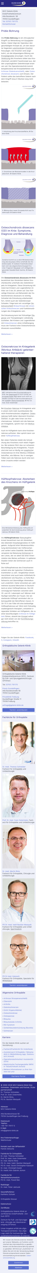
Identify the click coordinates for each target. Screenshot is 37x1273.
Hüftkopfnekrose (13, 436)
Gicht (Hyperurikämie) (13, 1010)
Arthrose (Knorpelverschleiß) (15, 998)
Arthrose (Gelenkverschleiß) (12, 71)
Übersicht (8, 1001)
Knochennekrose (23, 392)
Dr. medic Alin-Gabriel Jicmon (13, 1170)
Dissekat (17, 268)
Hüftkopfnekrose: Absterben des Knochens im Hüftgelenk (18, 480)
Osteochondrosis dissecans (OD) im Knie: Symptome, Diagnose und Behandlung (17, 230)
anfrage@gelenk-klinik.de (12, 705)
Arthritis (7, 1004)
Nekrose (15, 408)
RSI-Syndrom (9, 1025)
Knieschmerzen (10, 323)
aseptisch (28, 450)
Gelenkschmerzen (11, 1007)
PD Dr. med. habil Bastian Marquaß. (17, 925)
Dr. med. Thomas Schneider (13, 767)
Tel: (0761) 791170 (10, 21)
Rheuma (7, 1019)
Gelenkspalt (13, 394)
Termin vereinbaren (18, 710)
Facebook (29, 637)
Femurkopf (24, 538)
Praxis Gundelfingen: (11, 688)
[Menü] (2, 4)
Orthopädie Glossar (9, 1199)
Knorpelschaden (8, 396)
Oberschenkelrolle (17, 401)
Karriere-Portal (18, 1076)
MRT (3, 392)
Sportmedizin (16, 929)
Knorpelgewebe (7, 56)
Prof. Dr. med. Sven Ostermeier (15, 820)
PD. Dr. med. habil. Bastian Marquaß (16, 1163)
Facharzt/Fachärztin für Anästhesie (18, 1049)
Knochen (29, 48)
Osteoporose (9, 1016)
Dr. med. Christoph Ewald (11, 1168)
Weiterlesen (18, 334)
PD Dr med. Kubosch (11, 976)
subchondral (18, 48)
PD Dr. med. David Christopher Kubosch (17, 1166)
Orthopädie (17, 769)
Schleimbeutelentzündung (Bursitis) (18, 1028)
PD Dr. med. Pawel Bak (10, 1180)
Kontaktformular (9, 24)
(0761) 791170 (12, 685)
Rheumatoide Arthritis (13, 1022)
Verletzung (5, 58)
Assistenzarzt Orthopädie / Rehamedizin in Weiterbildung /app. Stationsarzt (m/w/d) (19, 1054)
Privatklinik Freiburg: (10, 697)
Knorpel (27, 41)
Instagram (7, 640)
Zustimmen (18, 1262)
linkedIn (16, 640)
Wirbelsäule (7, 981)
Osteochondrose (10, 1013)
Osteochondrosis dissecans (16, 278)
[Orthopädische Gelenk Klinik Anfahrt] (18, 660)
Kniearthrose (19, 306)
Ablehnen (18, 1267)
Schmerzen (26, 553)
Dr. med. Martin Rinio (11, 871)
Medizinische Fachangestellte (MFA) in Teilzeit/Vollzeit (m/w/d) (19, 1065)
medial (7, 401)
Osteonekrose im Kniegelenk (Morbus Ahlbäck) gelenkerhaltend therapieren (18, 349)
